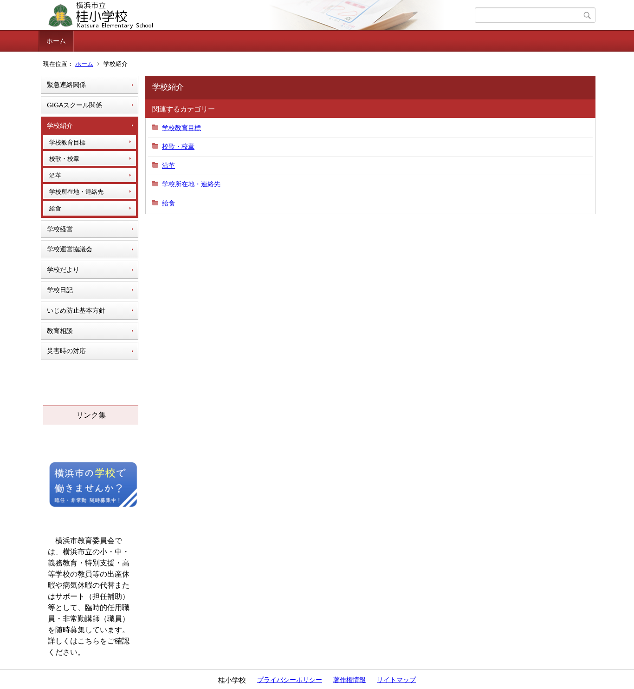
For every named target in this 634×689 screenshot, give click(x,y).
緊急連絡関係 (66, 84)
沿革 (55, 175)
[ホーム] (258, 15)
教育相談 (60, 331)
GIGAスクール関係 (74, 105)
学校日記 (60, 290)
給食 (55, 208)
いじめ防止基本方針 (76, 310)
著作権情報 (349, 679)
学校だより (63, 269)
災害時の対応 (66, 350)
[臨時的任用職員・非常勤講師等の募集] (93, 506)
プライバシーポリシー (289, 679)
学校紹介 (60, 125)
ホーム (56, 41)
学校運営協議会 (69, 249)
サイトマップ (396, 679)
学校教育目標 (67, 142)
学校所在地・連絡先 (76, 191)
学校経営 (60, 229)
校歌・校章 (64, 158)
